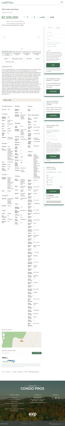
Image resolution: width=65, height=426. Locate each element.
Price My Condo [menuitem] (14, 410)
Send (53, 65)
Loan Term (48, 172)
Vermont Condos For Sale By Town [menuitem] (14, 403)
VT (11, 371)
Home (3, 371)
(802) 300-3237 (38, 397)
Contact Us (50, 27)
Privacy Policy (54, 60)
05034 (25, 371)
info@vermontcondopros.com (38, 402)
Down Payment (49, 180)
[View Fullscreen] (4, 338)
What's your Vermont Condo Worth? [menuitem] (14, 408)
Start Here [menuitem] (14, 397)
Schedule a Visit (58, 28)
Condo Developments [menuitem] (14, 399)
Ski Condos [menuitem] (14, 401)
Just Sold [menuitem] (14, 407)
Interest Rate (49, 184)
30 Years (54, 172)
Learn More (53, 91)
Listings (7, 371)
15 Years (59, 172)
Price (47, 175)
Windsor (15, 371)
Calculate (53, 191)
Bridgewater (20, 371)
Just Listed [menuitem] (15, 405)
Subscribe (53, 156)
